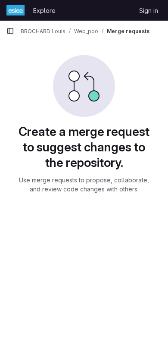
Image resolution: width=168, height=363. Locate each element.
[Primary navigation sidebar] (10, 31)
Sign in (148, 10)
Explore (44, 10)
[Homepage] (15, 10)
